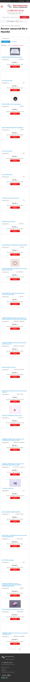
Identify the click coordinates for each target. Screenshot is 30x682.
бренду (21, 45)
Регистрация (21, 1)
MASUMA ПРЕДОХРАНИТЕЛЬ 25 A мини (12, 57)
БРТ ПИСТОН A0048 (7, 80)
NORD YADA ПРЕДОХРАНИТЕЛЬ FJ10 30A (12, 609)
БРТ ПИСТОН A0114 (7, 151)
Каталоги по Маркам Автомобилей (12, 25)
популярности (16, 45)
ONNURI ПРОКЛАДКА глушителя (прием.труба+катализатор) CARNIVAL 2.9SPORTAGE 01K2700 (11, 585)
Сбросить (15, 41)
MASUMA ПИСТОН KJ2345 (8, 367)
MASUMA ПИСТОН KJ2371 (8, 221)
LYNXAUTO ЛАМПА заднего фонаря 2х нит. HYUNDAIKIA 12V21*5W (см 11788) (13, 464)
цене (9, 45)
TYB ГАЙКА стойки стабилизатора (10, 198)
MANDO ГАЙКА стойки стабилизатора (11, 104)
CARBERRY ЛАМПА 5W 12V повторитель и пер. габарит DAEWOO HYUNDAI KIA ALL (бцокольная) (14, 318)
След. (19, 649)
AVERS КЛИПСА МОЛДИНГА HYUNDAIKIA (12, 127)
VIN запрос (4, 670)
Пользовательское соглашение (8, 672)
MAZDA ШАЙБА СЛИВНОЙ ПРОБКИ (11, 511)
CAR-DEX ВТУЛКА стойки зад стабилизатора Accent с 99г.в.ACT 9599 (13, 294)
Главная (2, 25)
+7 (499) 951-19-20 (15, 10)
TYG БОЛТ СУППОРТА (8, 488)
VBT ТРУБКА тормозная (8, 560)
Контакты (4, 668)
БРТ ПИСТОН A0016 (7, 174)
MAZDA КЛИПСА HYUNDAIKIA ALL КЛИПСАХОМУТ (15, 245)
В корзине (12, 21)
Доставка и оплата (5, 667)
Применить (5, 41)
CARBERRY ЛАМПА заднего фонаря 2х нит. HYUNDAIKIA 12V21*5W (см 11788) (13, 439)
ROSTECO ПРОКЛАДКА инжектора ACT (12, 415)
